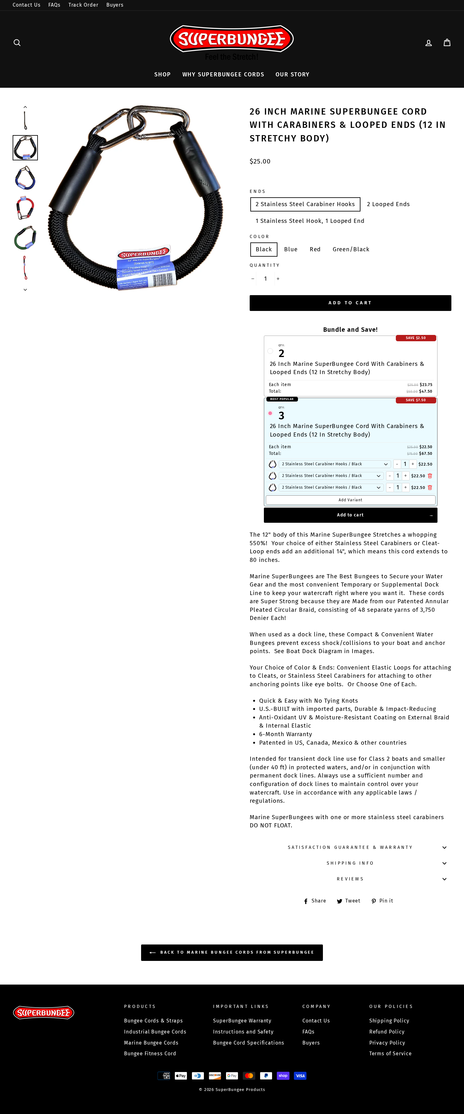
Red (315, 249)
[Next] (25, 288)
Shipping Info (351, 863)
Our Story (292, 74)
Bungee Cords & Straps (153, 1021)
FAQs (54, 5)
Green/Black (351, 249)
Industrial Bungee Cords (155, 1032)
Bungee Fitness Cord (150, 1054)
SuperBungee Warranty (242, 1021)
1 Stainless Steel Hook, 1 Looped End (310, 220)
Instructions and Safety (243, 1032)
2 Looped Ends (388, 204)
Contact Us (27, 5)
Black (264, 249)
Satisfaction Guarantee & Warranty (350, 847)
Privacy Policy (387, 1043)
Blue (291, 249)
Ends (258, 191)
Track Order (83, 5)
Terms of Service (390, 1054)
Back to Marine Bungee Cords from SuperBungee (236, 952)
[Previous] (25, 108)
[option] (136, 198)
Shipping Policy (389, 1021)
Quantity (265, 265)
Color (260, 236)
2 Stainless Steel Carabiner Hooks (305, 204)
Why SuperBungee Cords (223, 74)
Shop (162, 74)
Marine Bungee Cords (151, 1043)
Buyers (115, 5)
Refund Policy (387, 1032)
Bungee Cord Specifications (248, 1043)
